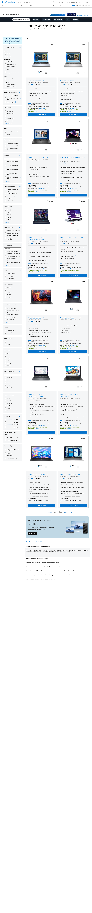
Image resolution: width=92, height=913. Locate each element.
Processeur (6, 155)
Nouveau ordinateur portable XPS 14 (72, 158)
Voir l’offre (37, 111)
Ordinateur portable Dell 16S (70, 318)
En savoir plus (32, 533)
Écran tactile (7, 327)
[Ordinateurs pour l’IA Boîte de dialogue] (19, 95)
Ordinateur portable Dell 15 (38, 318)
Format (5, 128)
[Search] (19, 159)
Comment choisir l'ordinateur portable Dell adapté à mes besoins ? (43, 562)
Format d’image (8, 338)
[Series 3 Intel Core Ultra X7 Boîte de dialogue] (20, 165)
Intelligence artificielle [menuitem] (7, 5)
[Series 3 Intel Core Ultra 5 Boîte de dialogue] (20, 177)
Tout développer (30, 542)
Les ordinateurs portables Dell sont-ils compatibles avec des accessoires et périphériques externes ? (51, 571)
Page (55, 512)
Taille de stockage (8, 284)
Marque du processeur (9, 140)
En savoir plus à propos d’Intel (82, 15)
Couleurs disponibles (9, 395)
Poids (5, 270)
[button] (61, 2)
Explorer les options (41, 114)
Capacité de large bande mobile (10, 433)
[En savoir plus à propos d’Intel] (71, 14)
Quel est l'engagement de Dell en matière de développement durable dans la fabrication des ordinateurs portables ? (55, 575)
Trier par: (75, 38)
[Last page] (71, 512)
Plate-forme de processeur (10, 446)
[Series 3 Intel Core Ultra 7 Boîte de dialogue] (20, 173)
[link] (71, 2)
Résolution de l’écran (9, 371)
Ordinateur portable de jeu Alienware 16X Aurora (37, 239)
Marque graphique (8, 227)
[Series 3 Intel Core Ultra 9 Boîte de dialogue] (20, 169)
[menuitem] (21, 5)
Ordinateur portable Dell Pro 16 (71, 475)
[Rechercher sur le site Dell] (54, 2)
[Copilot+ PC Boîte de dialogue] (15, 102)
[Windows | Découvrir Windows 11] (57, 15)
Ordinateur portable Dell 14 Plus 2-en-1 (72, 239)
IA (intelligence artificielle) (10, 92)
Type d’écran (7, 350)
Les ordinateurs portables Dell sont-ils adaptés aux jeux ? (41, 579)
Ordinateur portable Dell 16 (38, 81)
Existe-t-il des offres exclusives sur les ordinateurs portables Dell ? (43, 566)
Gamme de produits (9, 47)
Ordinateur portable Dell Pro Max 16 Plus (35, 395)
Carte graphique (8, 245)
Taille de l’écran (8, 107)
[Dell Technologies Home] (9, 2)
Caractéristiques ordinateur (10, 305)
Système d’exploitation (9, 186)
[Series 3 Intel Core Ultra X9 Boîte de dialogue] (20, 161)
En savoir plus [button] (41, 108)
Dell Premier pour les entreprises (83, 5)
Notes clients (7, 416)
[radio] (39, 72)
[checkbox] (7, 54)
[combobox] (36, 2)
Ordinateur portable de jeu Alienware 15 (69, 395)
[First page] (43, 512)
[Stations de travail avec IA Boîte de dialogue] (20, 98)
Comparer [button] (51, 44)
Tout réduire (39, 542)
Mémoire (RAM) (8, 206)
